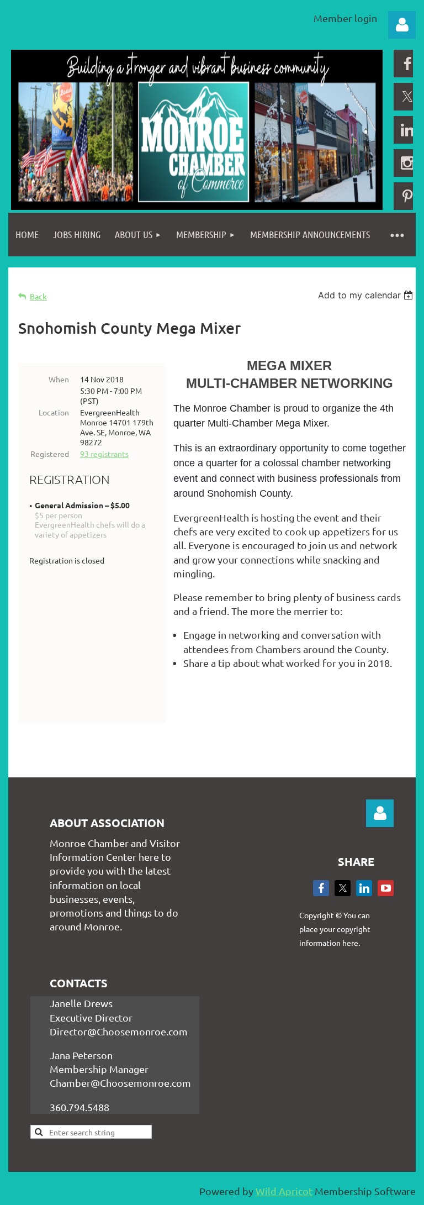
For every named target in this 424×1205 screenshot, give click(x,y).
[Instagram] (407, 163)
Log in (402, 25)
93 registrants (104, 454)
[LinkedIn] (407, 130)
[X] (407, 96)
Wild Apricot (284, 1191)
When (59, 379)
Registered (49, 454)
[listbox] (367, 295)
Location (54, 412)
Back (38, 296)
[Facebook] (407, 63)
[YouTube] (386, 888)
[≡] (396, 234)
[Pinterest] (407, 196)
